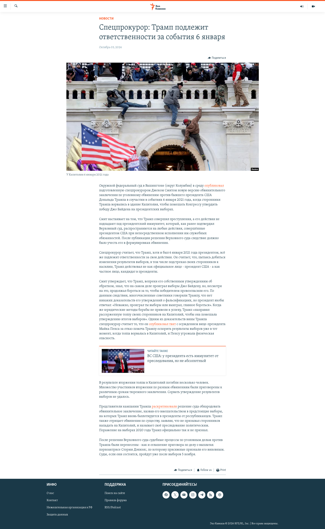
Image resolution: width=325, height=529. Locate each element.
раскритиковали (165, 406)
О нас (50, 493)
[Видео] (313, 6)
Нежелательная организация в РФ (69, 507)
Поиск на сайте (115, 493)
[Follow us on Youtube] (184, 494)
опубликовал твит (162, 324)
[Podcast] (219, 494)
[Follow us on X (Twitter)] (174, 494)
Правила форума (116, 500)
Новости (106, 19)
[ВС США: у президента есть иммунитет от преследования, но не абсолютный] (123, 361)
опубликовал (214, 186)
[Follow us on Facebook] (166, 494)
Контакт (52, 500)
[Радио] (302, 6)
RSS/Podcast (113, 507)
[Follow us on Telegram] (201, 494)
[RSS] (210, 494)
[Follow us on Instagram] (192, 494)
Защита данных (57, 514)
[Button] (217, 57)
